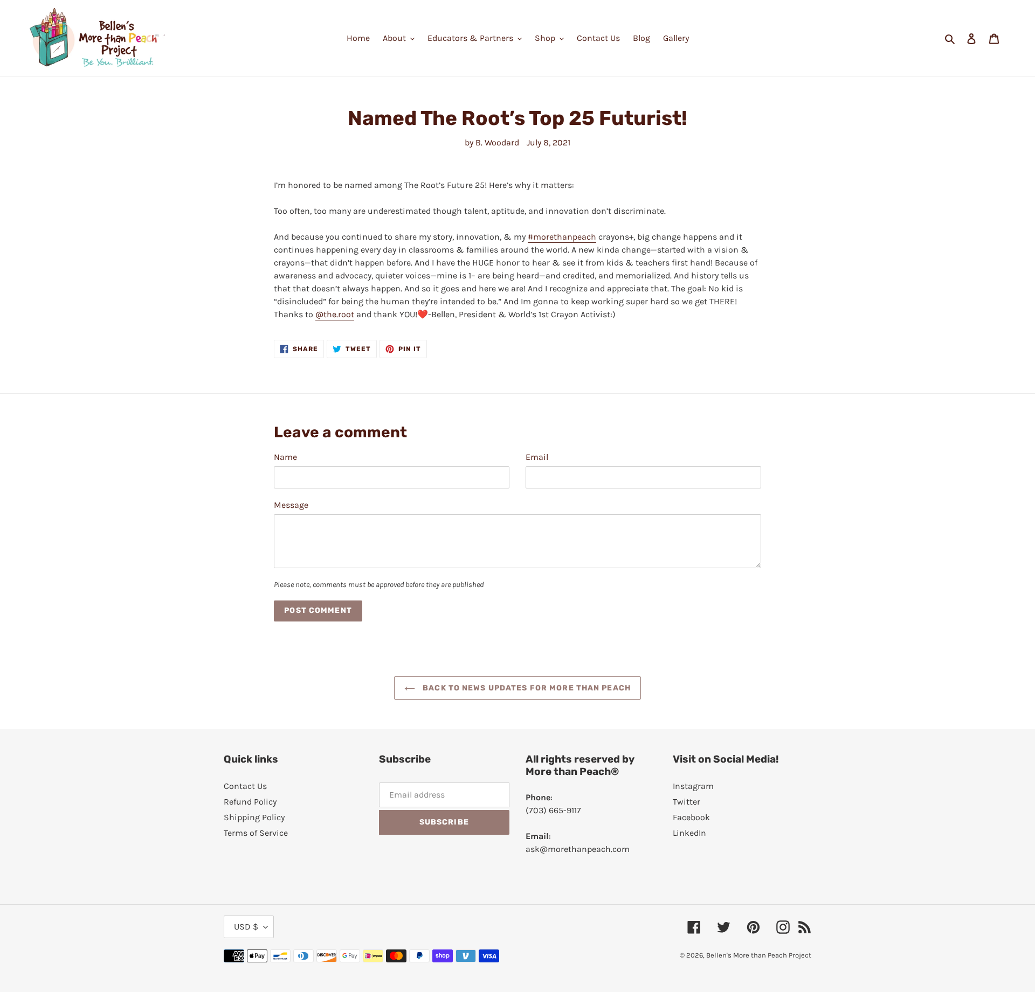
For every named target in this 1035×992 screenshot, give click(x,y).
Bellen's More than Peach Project (758, 955)
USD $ (246, 926)
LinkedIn (689, 833)
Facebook (691, 817)
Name (285, 457)
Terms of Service (256, 833)
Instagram (693, 786)
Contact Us (245, 786)
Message (291, 505)
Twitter (686, 802)
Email (537, 457)
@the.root (334, 314)
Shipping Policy (254, 817)
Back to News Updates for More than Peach (525, 688)
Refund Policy (250, 802)
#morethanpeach (562, 237)
